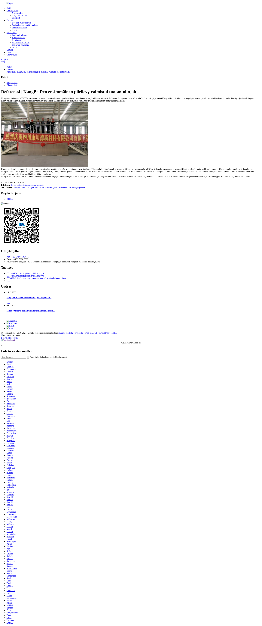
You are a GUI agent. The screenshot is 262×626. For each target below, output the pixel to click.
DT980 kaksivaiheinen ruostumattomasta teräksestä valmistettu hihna (36, 278)
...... (8, 281)
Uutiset (10, 50)
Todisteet (16, 18)
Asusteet (15, 30)
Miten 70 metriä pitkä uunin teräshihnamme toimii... (31, 311)
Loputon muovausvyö (21, 23)
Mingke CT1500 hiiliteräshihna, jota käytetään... (29, 297)
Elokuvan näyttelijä (20, 45)
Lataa (9, 52)
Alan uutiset (12, 85)
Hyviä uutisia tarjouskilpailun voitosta (27, 185)
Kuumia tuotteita (65, 333)
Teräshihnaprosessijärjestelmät (25, 25)
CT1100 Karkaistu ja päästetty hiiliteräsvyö (25, 273)
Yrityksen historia (19, 15)
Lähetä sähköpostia (9, 338)
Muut (14, 47)
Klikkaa (10, 199)
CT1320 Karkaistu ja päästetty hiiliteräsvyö (25, 276)
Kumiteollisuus (18, 37)
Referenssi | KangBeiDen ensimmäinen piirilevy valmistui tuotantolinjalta (38, 72)
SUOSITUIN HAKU (108, 333)
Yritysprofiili (17, 13)
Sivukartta (79, 333)
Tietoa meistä (12, 10)
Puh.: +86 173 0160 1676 (18, 257)
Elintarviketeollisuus (20, 42)
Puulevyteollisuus (19, 35)
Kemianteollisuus (19, 40)
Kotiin (9, 8)
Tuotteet (10, 20)
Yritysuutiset (12, 82)
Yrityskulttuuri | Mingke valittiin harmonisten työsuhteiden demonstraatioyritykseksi (50, 187)
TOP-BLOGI (91, 333)
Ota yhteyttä (12, 55)
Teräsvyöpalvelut (19, 28)
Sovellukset (12, 32)
